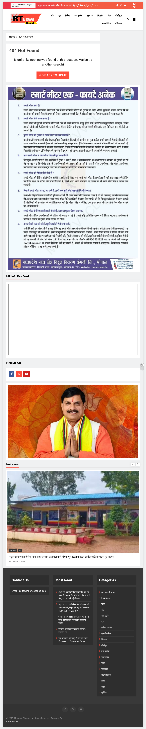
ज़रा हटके (13, 550)
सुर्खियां (104, 692)
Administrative (108, 592)
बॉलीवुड (118, 15)
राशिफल (118, 23)
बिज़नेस (100, 15)
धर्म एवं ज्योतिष (106, 627)
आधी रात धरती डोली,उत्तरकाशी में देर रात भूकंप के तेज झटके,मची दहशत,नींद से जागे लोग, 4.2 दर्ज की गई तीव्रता (74, 595)
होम (52, 15)
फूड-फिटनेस (106, 633)
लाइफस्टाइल (106, 675)
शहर (88, 15)
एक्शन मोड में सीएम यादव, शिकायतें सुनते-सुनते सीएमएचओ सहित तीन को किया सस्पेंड (73, 620)
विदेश (67, 15)
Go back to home (53, 75)
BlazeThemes (12, 721)
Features (105, 598)
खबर (103, 604)
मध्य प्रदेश (78, 15)
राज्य (103, 663)
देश (59, 15)
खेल (109, 15)
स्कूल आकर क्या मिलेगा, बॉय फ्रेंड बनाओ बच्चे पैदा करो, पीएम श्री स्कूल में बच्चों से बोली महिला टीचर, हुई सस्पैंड (65, 5)
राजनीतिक (106, 23)
